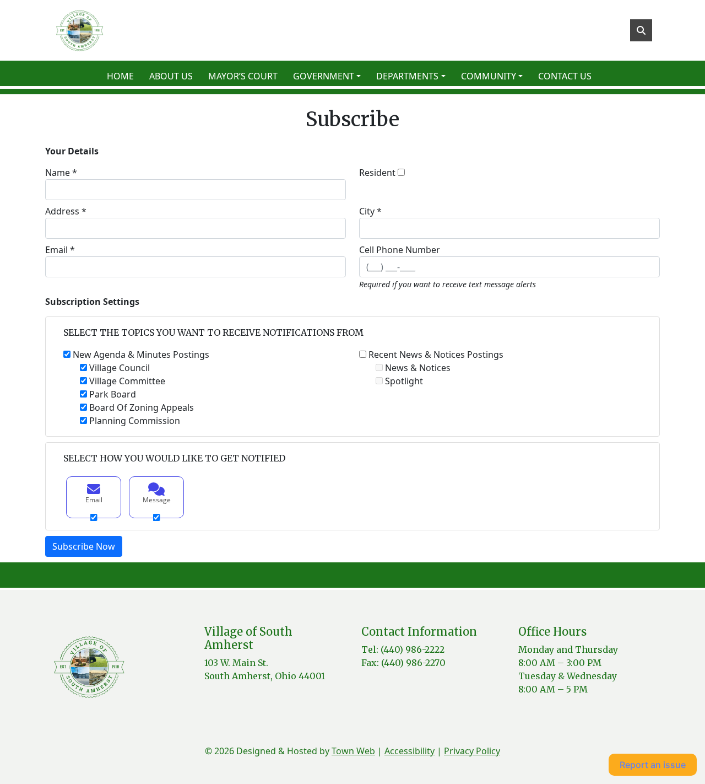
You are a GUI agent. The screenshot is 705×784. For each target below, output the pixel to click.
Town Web (353, 751)
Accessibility (409, 751)
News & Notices (418, 368)
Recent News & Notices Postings (435, 354)
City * (370, 211)
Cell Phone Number (399, 250)
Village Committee (127, 381)
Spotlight (404, 381)
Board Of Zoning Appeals (141, 407)
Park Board (112, 394)
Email (93, 499)
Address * (65, 211)
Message (157, 499)
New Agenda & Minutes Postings (141, 354)
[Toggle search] (641, 30)
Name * (61, 173)
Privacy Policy (472, 751)
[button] (330, 76)
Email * (60, 250)
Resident (377, 173)
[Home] (79, 30)
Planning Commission (134, 421)
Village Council (119, 368)
